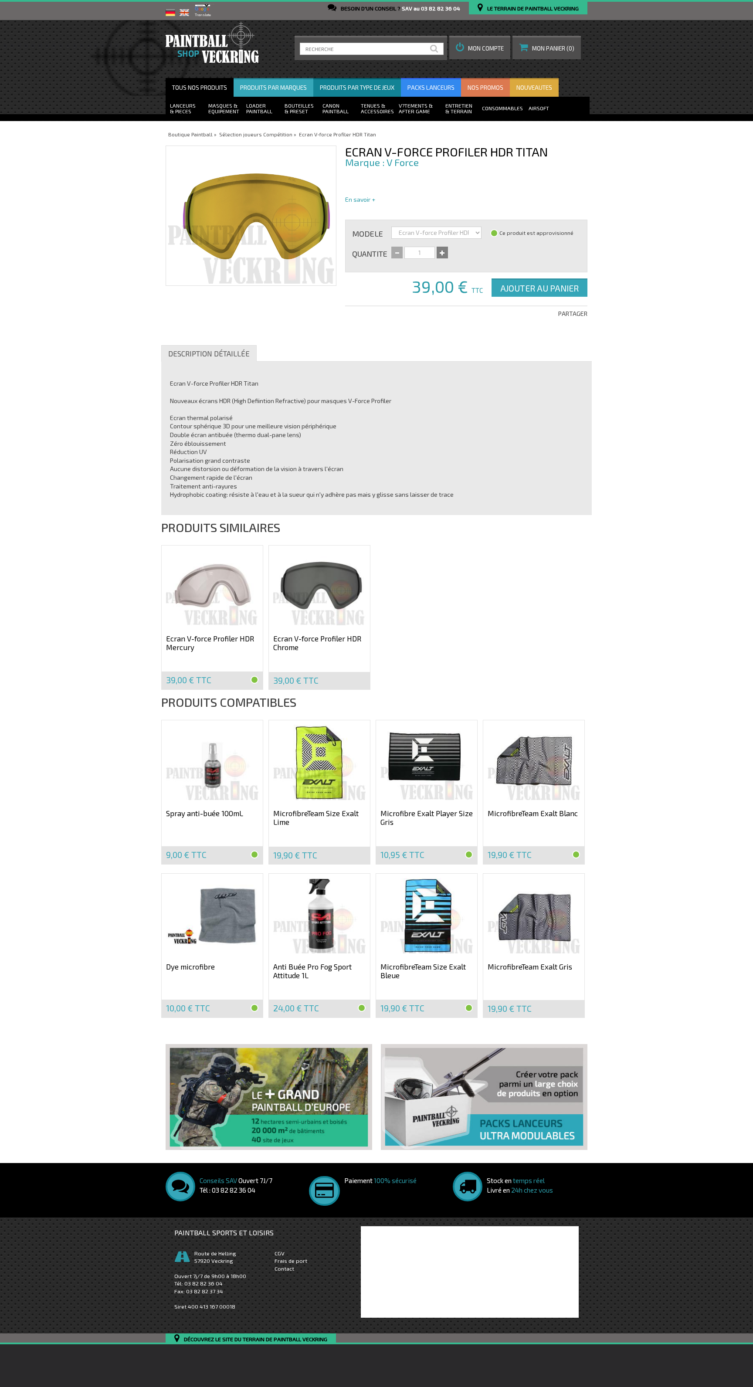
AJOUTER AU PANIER (539, 288)
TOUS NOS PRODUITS (199, 87)
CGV (280, 1253)
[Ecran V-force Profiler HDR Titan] (251, 216)
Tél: (198, 1283)
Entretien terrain (458, 108)
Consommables (502, 108)
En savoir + (360, 199)
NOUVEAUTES (534, 87)
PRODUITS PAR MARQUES (273, 87)
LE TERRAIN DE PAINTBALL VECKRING (533, 8)
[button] (479, 47)
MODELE (367, 233)
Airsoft (539, 108)
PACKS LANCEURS (431, 87)
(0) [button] (553, 48)
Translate (203, 15)
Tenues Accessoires (377, 108)
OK (436, 49)
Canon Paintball (335, 108)
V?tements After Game (414, 108)
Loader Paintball (259, 108)
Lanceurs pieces (183, 108)
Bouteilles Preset (299, 108)
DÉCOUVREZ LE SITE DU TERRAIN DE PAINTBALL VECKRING (255, 1339)
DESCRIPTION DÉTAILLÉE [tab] (209, 353)
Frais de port (291, 1260)
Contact (284, 1268)
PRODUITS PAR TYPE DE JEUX (357, 87)
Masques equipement (223, 108)
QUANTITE (369, 253)
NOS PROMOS (485, 87)
